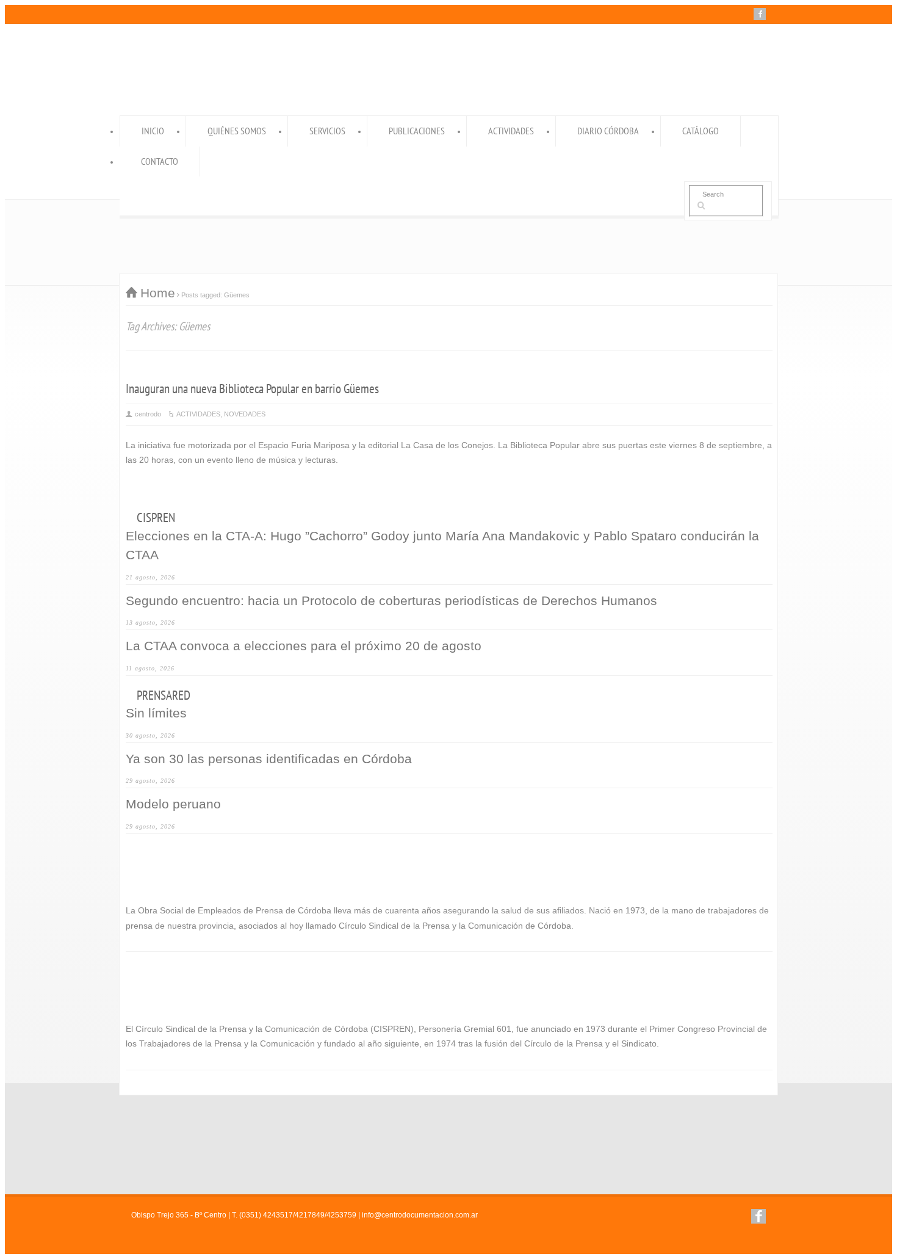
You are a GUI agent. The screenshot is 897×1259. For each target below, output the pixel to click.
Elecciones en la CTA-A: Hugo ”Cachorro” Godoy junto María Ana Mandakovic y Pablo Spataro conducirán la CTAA (442, 545)
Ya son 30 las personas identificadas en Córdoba (269, 759)
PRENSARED (163, 695)
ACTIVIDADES (511, 131)
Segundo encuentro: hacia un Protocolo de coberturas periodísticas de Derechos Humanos (391, 600)
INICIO (153, 131)
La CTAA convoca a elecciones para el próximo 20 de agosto (303, 646)
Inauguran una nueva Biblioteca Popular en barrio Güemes (252, 388)
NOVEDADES (244, 414)
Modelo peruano (173, 804)
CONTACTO (159, 161)
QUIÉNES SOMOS (236, 131)
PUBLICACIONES (417, 131)
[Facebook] (760, 14)
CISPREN (156, 517)
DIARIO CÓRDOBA (608, 131)
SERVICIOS (327, 131)
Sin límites (156, 713)
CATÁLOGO (700, 131)
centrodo (148, 414)
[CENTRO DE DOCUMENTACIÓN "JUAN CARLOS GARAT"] (396, 89)
